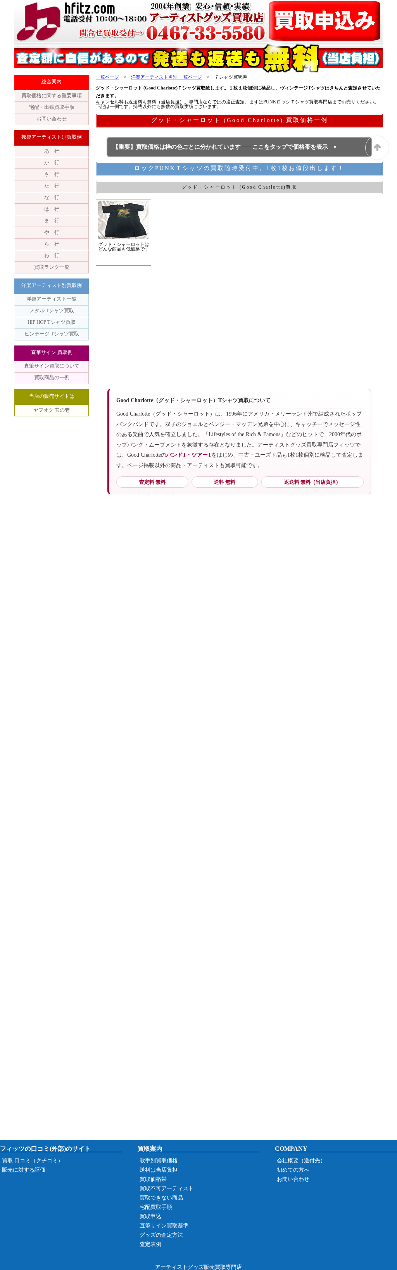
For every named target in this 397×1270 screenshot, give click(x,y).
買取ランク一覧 (51, 267)
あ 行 (51, 151)
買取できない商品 (161, 1198)
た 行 (51, 186)
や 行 (51, 232)
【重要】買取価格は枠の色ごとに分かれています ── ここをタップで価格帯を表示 (220, 147)
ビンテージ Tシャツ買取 (51, 334)
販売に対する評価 (23, 1170)
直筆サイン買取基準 (164, 1226)
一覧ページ (107, 77)
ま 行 (51, 220)
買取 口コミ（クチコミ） (32, 1160)
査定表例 (150, 1244)
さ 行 (51, 174)
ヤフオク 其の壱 (51, 410)
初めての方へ (293, 1170)
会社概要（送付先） (301, 1160)
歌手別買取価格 (159, 1160)
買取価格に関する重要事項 (51, 95)
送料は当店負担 (159, 1170)
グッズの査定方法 (161, 1235)
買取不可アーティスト (167, 1188)
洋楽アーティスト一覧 (51, 299)
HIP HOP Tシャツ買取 (52, 322)
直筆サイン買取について (51, 366)
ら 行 (51, 244)
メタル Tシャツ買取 (51, 310)
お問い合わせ (51, 119)
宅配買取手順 (156, 1207)
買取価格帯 (153, 1179)
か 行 (51, 162)
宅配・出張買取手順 (51, 107)
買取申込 (150, 1216)
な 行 (51, 197)
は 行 (51, 209)
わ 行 (51, 255)
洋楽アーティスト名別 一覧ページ (166, 77)
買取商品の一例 (51, 377)
